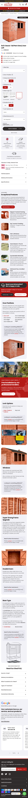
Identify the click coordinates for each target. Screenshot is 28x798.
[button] (26, 4)
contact (16, 333)
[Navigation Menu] (2, 4)
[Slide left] (9, 753)
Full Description (5, 173)
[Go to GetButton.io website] (24, 796)
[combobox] (20, 4)
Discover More (6, 207)
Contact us (19, 294)
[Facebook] (2, 774)
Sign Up (20, 769)
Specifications (5, 182)
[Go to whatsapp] (24, 793)
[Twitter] (6, 774)
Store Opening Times (10, 1)
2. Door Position (14, 75)
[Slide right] (18, 753)
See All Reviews (5, 721)
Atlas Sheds (8, 4)
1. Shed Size (6, 67)
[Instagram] (10, 774)
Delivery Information (6, 178)
